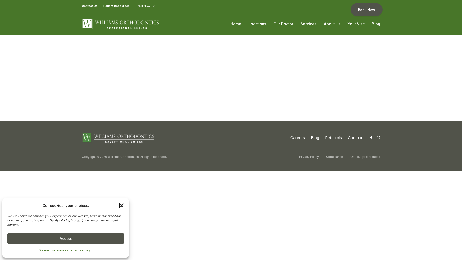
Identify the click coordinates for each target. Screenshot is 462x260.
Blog (376, 23)
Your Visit (356, 23)
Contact (355, 137)
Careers (297, 137)
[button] (121, 205)
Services (308, 23)
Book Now (366, 10)
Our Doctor (283, 23)
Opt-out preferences (53, 250)
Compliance (334, 157)
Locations (257, 23)
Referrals (333, 137)
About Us (332, 23)
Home (236, 23)
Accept (66, 238)
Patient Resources (116, 6)
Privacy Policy (80, 250)
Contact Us (89, 6)
